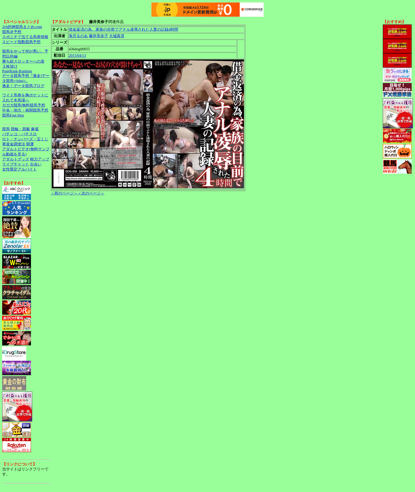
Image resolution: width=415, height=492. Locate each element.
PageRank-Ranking (17, 71)
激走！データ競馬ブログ (23, 86)
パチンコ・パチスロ (19, 134)
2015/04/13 (77, 55)
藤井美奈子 (98, 36)
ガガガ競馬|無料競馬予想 (23, 105)
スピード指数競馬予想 (21, 42)
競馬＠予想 (11, 32)
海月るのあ (78, 36)
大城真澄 (116, 36)
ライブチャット (15, 164)
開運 (30, 144)
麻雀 (35, 129)
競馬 (6, 129)
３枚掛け (10, 66)
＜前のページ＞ (64, 193)
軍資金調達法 (13, 144)
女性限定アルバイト (19, 169)
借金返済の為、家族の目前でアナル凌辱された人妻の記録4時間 (123, 29)
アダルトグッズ (15, 159)
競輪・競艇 (20, 129)
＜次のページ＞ (91, 193)
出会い (36, 164)
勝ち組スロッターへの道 (23, 61)
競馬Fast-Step (13, 115)
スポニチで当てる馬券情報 (25, 37)
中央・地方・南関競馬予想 (25, 110)
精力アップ (39, 159)
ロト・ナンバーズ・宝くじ (25, 139)
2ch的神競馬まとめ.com (22, 27)
